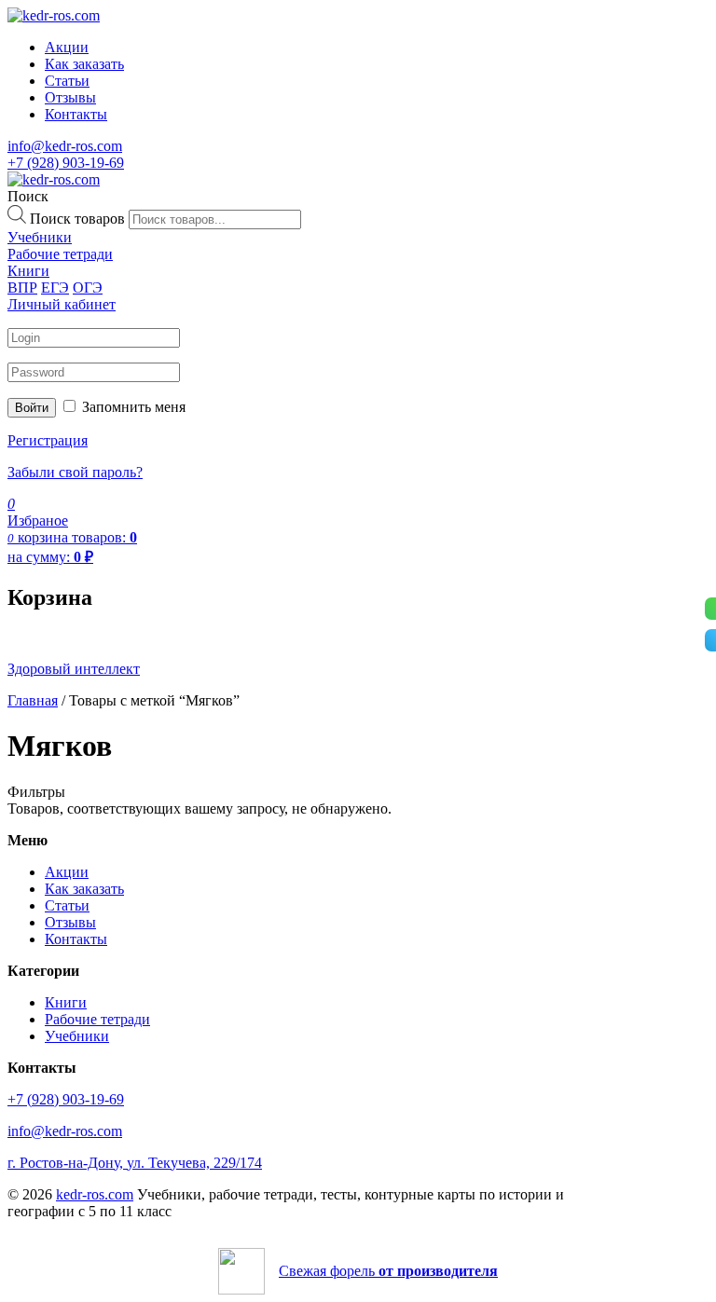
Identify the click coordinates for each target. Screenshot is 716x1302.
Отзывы (70, 97)
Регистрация (47, 440)
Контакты (76, 114)
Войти (31, 408)
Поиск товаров (77, 218)
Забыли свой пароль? (75, 472)
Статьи (67, 81)
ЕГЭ (55, 287)
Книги (66, 1002)
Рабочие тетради (97, 1019)
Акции (67, 47)
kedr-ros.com (94, 1194)
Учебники (77, 1036)
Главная (32, 700)
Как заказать (84, 64)
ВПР (22, 287)
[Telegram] (710, 640)
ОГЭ (88, 287)
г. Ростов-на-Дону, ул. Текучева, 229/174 (134, 1163)
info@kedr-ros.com (64, 146)
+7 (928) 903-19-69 (65, 163)
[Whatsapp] (710, 608)
